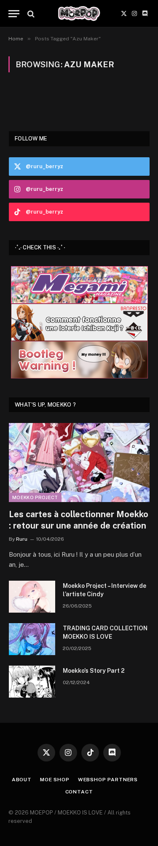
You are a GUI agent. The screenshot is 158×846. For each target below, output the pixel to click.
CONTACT (79, 792)
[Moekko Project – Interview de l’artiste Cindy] (32, 597)
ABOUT (22, 780)
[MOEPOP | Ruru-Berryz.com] (78, 13)
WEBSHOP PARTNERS (108, 780)
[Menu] (13, 13)
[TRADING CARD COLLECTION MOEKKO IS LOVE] (32, 639)
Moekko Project (35, 497)
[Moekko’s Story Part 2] (32, 682)
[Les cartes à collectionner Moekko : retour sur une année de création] (79, 462)
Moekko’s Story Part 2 (94, 670)
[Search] (30, 13)
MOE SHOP (55, 780)
